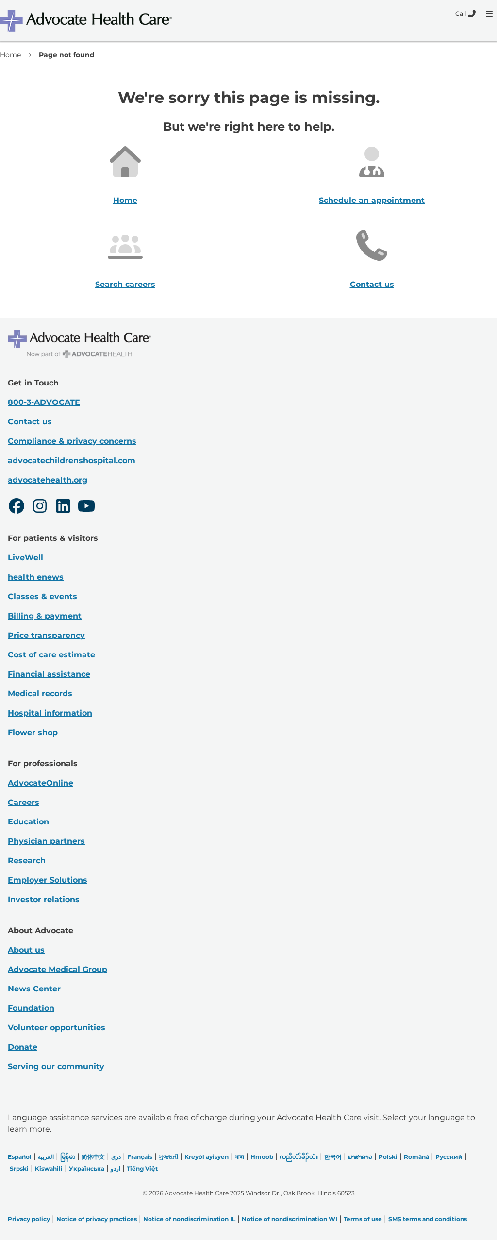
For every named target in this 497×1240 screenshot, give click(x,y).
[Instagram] (40, 507)
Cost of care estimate (51, 654)
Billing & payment (45, 615)
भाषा (239, 1156)
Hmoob (261, 1156)
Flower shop (33, 732)
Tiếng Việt (142, 1168)
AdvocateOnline (40, 783)
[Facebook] (16, 507)
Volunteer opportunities (56, 1027)
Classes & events (42, 596)
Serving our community (56, 1066)
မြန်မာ (67, 1156)
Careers (23, 802)
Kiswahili (49, 1168)
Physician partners (46, 841)
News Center (34, 988)
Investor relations (44, 899)
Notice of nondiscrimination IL (189, 1219)
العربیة (46, 1156)
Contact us (372, 284)
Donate (22, 1047)
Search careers (125, 284)
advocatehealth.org (47, 480)
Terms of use (363, 1219)
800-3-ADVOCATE (44, 402)
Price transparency (46, 635)
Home (10, 54)
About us (26, 950)
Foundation (31, 1008)
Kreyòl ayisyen (206, 1156)
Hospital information (50, 713)
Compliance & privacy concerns (72, 441)
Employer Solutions (47, 880)
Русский (449, 1156)
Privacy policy (29, 1219)
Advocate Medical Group (57, 969)
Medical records (40, 693)
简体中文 (93, 1156)
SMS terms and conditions (427, 1219)
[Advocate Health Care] (87, 20)
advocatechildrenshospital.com (71, 460)
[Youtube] (86, 507)
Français (139, 1156)
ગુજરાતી (168, 1156)
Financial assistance (49, 674)
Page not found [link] (67, 54)
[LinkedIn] (63, 507)
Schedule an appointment (372, 200)
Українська (86, 1168)
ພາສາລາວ (360, 1156)
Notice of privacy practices (96, 1219)
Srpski (19, 1168)
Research (27, 860)
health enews (36, 577)
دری (116, 1156)
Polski (388, 1156)
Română (416, 1156)
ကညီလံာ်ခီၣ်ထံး (299, 1156)
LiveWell (25, 557)
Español (20, 1156)
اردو (115, 1168)
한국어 (333, 1156)
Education (28, 821)
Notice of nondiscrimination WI (289, 1219)
